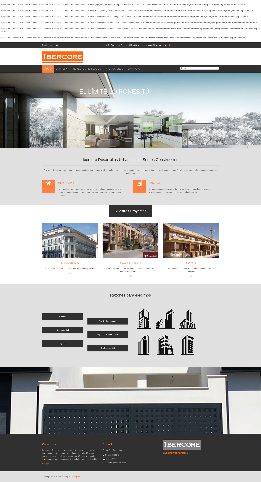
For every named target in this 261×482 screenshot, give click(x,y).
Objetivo (62, 343)
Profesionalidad (108, 348)
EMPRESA (61, 68)
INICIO (47, 68)
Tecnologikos (74, 476)
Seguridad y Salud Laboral (107, 334)
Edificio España (70, 262)
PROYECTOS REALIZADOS (86, 68)
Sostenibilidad (62, 330)
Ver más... (46, 464)
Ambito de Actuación (108, 321)
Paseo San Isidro (130, 262)
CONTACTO (133, 68)
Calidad (62, 316)
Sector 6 (191, 262)
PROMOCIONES (114, 68)
